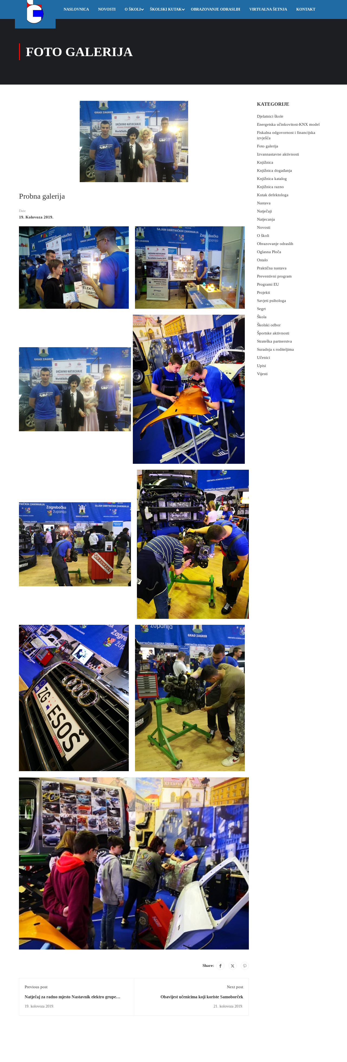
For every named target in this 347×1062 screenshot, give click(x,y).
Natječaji (264, 211)
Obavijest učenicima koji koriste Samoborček (201, 997)
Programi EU (268, 284)
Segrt (261, 309)
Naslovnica (76, 9)
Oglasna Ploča (269, 252)
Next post (235, 987)
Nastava (264, 203)
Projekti (263, 292)
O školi (133, 9)
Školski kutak (166, 9)
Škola (261, 317)
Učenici (263, 357)
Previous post (36, 987)
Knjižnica (265, 162)
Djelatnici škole (270, 116)
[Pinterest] (245, 966)
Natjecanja (266, 219)
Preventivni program (274, 276)
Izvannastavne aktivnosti (278, 154)
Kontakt (305, 9)
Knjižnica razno (270, 187)
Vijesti (262, 374)
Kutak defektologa (272, 195)
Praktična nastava (272, 268)
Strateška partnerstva (274, 341)
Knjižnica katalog (272, 178)
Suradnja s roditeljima (275, 349)
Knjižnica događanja (274, 170)
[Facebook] (220, 966)
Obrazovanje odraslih (215, 9)
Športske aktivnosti (273, 333)
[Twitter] (233, 966)
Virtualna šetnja (268, 9)
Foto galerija (267, 146)
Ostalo (262, 260)
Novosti (106, 9)
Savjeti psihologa (271, 300)
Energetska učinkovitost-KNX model (288, 124)
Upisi (261, 365)
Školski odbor (269, 325)
